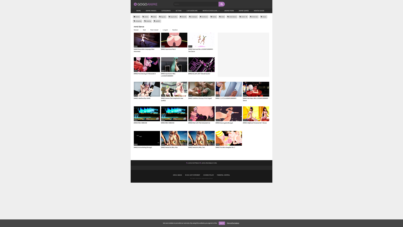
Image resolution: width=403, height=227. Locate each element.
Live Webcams (192, 10)
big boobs (173, 17)
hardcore (204, 17)
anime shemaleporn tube (209, 163)
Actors (179, 10)
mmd (222, 17)
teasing (148, 21)
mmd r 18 (244, 17)
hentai (214, 17)
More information (233, 223)
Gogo (147, 4)
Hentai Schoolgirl (210, 10)
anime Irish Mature (193, 163)
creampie (194, 17)
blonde (184, 17)
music (264, 17)
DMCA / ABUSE (177, 175)
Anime (137, 17)
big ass (163, 17)
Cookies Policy (208, 175)
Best (144, 30)
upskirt (157, 21)
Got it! (222, 223)
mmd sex (255, 17)
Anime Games (244, 10)
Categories (166, 10)
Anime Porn (229, 10)
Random (175, 30)
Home (138, 10)
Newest (136, 30)
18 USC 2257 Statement (192, 175)
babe (154, 17)
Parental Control (223, 175)
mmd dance (232, 17)
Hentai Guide (259, 10)
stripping (138, 21)
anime (146, 17)
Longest (165, 30)
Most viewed (154, 30)
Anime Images (151, 10)
